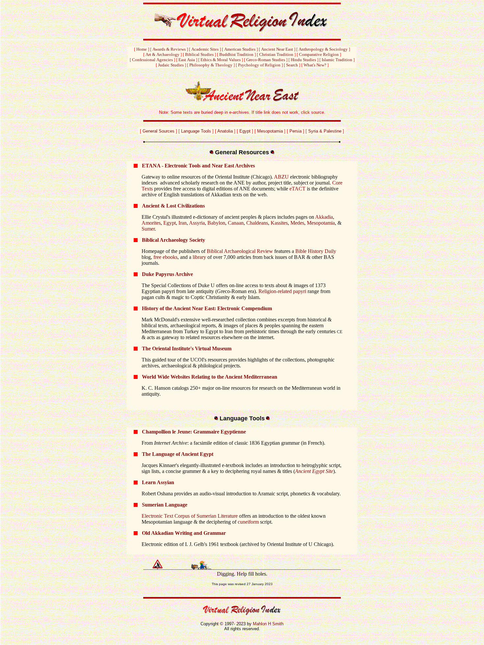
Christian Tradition (276, 54)
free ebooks (165, 257)
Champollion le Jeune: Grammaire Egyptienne (194, 431)
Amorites (151, 223)
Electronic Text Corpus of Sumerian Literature (190, 516)
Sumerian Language (164, 505)
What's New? (315, 64)
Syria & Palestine (324, 131)
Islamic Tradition (337, 59)
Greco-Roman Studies (265, 59)
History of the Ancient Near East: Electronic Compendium (207, 308)
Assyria (197, 223)
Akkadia (324, 217)
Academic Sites (205, 49)
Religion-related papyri (282, 291)
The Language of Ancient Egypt (177, 454)
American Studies (239, 49)
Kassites (279, 223)
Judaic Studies (171, 64)
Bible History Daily (315, 251)
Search (292, 64)
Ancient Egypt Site (314, 471)
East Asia (186, 59)
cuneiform (248, 522)
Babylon (216, 223)
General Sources (159, 131)
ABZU (281, 177)
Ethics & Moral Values (221, 59)
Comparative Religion (319, 54)
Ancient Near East (277, 49)
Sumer (148, 229)
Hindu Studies (303, 59)
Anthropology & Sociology (323, 49)
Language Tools (196, 131)
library (199, 257)
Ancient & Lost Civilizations (173, 206)
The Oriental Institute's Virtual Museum (186, 348)
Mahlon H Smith (268, 623)
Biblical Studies (199, 54)
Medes (297, 223)
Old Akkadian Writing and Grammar (184, 533)
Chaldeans (257, 223)
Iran (182, 223)
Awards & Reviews (169, 49)
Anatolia (225, 131)
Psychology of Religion (259, 64)
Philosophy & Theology (210, 64)
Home (141, 49)
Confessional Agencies (152, 59)
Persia (295, 131)
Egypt (245, 131)
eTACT (297, 188)
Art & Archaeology (162, 54)
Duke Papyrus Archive (167, 274)
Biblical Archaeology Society (173, 240)
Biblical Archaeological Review (240, 251)
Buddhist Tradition (236, 54)
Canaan (236, 223)
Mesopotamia (270, 131)
